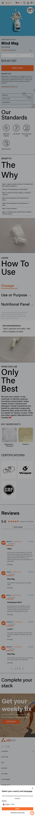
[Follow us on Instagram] (5, 746)
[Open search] (24, 3)
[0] (31, 3)
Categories (4, 751)
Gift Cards (4, 773)
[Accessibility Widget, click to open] (32, 813)
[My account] (28, 3)
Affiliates (4, 768)
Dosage (7, 286)
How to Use (6, 99)
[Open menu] (3, 3)
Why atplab (4, 757)
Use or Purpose (14, 295)
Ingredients (6, 102)
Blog (2, 762)
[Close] (32, 788)
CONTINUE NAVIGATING (17, 813)
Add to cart (17, 68)
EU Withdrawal (5, 779)
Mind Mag (10, 564)
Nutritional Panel (15, 305)
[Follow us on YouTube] (8, 746)
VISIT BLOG (11, 722)
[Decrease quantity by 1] (3, 55)
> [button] (23, 668)
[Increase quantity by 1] (32, 55)
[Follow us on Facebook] (2, 746)
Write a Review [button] (18, 527)
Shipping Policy (5, 785)
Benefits (5, 95)
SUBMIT (17, 809)
